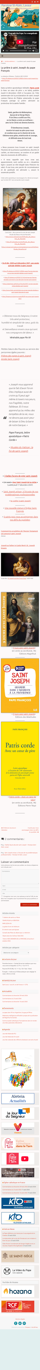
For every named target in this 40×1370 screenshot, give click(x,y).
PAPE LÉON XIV (7, 923)
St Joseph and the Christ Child (17, 578)
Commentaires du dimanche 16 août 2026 (14, 1001)
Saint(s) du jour (10, 980)
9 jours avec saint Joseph (24, 648)
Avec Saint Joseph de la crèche (25, 482)
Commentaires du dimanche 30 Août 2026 (15, 995)
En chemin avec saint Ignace (10, 929)
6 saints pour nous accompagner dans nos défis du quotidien (30, 830)
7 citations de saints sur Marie (11, 917)
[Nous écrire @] (37, 1)
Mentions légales (20, 1319)
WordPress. (34, 1327)
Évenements (9, 1008)
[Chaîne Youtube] (35, 1)
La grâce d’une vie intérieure (10, 926)
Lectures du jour (10, 959)
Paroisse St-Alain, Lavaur (16, 5)
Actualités (8, 991)
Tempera (27, 1327)
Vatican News (9, 1229)
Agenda (7, 1029)
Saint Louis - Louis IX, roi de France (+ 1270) (15, 984)
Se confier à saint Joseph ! (20, 501)
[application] (20, 42)
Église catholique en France (14, 1183)
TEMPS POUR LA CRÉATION (10, 920)
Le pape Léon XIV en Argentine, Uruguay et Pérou (17, 1012)
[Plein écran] (36, 51)
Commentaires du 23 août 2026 (11, 998)
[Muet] (33, 51)
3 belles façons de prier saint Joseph (20, 476)
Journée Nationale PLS (9, 1033)
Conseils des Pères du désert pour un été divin (16, 933)
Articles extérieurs (10, 61)
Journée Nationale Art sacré (10, 1037)
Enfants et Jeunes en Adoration (8, 829)
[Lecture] (3, 51)
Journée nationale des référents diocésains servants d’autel (20, 1040)
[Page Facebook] (32, 1)
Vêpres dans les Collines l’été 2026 (12, 936)
